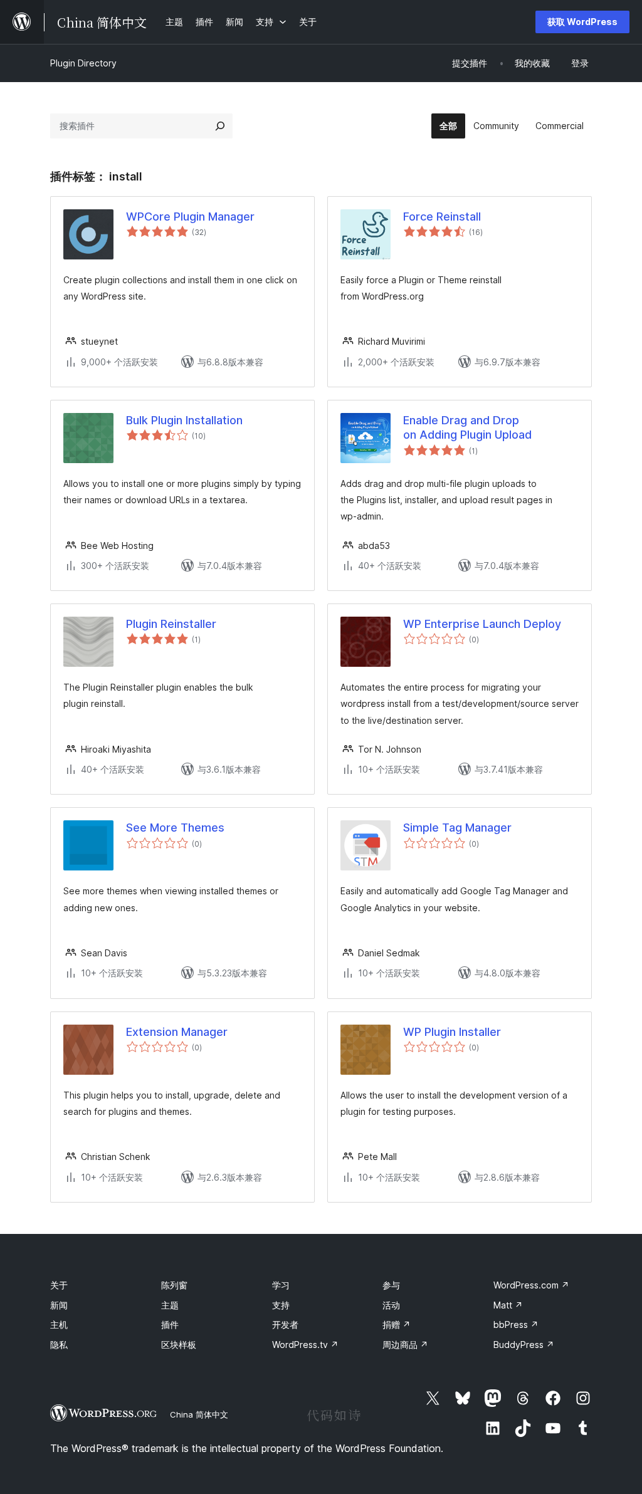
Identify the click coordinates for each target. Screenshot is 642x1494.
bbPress (516, 1324)
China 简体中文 (199, 1414)
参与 (391, 1285)
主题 (170, 1305)
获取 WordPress (582, 21)
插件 (170, 1324)
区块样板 (178, 1344)
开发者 (285, 1324)
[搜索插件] (220, 125)
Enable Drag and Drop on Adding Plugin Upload (467, 427)
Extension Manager (177, 1031)
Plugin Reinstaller (171, 623)
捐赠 (396, 1324)
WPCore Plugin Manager (190, 216)
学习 (281, 1285)
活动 (391, 1305)
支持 (281, 1305)
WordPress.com (531, 1285)
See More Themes (175, 827)
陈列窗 (174, 1285)
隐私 (59, 1344)
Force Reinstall (442, 216)
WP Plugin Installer (452, 1031)
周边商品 (405, 1344)
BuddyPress (523, 1344)
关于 (59, 1285)
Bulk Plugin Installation (184, 420)
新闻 (59, 1305)
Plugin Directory (83, 63)
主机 (59, 1324)
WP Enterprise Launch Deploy (482, 623)
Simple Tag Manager (457, 827)
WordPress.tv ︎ (305, 1344)
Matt (508, 1305)
